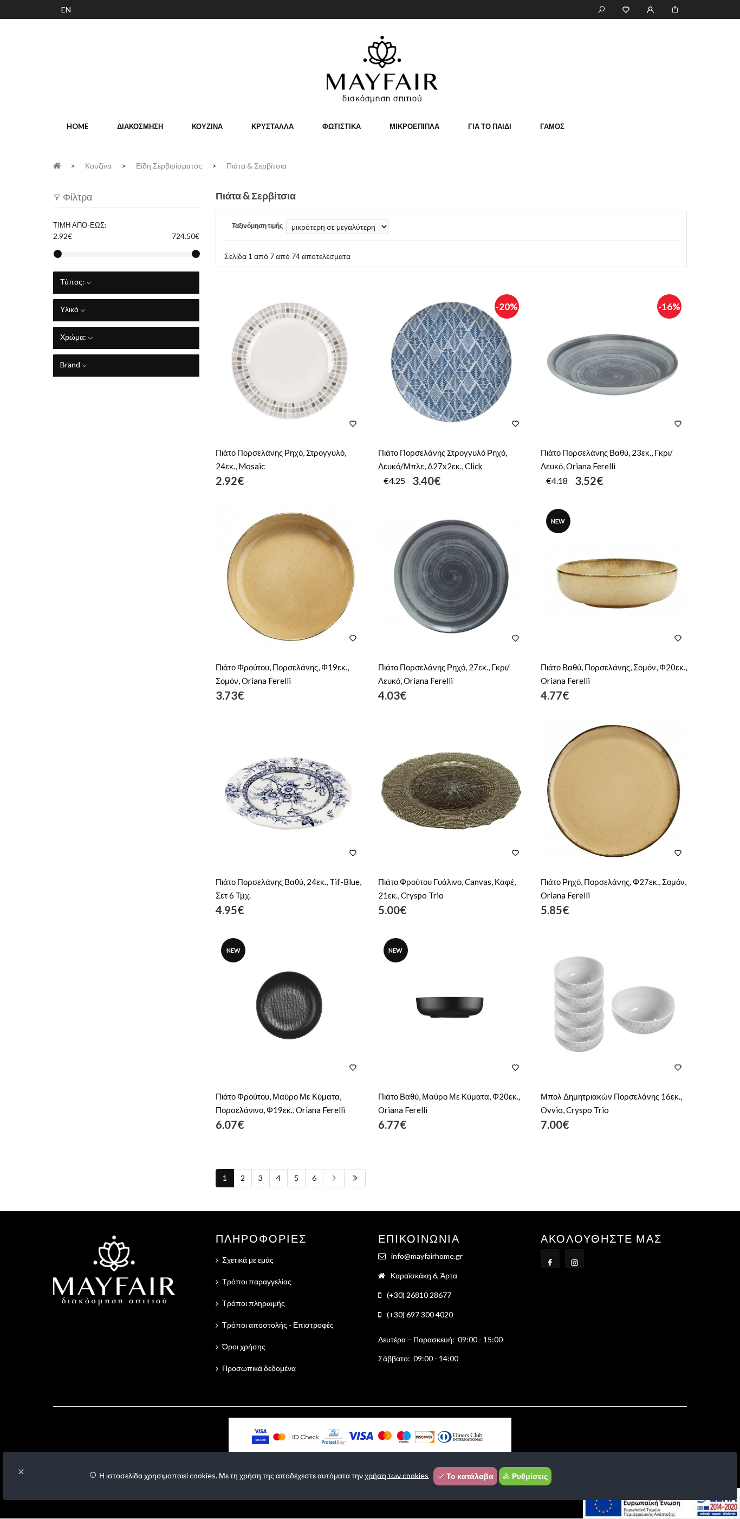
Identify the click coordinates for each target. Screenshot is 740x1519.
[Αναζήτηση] (602, 9)
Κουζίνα (207, 126)
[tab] (126, 283)
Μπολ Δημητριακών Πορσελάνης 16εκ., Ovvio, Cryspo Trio (611, 1103)
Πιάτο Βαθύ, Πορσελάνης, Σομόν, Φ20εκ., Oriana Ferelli (614, 674)
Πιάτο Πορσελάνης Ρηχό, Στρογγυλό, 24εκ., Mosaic (281, 459)
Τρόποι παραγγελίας (256, 1281)
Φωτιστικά (341, 126)
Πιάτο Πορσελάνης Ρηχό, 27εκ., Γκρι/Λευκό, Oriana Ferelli (444, 674)
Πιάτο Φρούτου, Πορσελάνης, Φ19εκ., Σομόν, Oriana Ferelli (282, 674)
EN (66, 9)
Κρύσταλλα (272, 126)
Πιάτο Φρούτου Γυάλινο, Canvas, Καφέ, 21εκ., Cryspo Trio (447, 888)
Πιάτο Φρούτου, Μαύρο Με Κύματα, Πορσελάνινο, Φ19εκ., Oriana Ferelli (280, 1103)
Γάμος (552, 126)
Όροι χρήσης (243, 1346)
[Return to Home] (57, 165)
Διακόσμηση (140, 126)
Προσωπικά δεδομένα (259, 1368)
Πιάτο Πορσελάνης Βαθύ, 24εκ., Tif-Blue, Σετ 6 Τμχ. (288, 888)
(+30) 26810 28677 (419, 1295)
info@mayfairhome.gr (427, 1256)
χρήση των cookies (397, 1474)
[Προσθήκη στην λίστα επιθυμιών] (353, 423)
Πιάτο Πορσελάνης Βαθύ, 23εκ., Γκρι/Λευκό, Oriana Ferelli (607, 459)
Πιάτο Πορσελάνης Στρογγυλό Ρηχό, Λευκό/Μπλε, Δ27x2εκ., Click (442, 459)
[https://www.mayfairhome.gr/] (626, 9)
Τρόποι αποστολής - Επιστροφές (278, 1324)
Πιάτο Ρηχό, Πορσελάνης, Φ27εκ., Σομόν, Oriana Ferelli (613, 888)
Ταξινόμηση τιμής (257, 226)
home (77, 126)
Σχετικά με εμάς (248, 1259)
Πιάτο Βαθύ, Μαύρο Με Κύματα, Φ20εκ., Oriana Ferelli (449, 1103)
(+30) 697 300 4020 (420, 1314)
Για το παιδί (489, 126)
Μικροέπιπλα (414, 126)
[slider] (58, 254)
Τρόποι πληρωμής (253, 1303)
